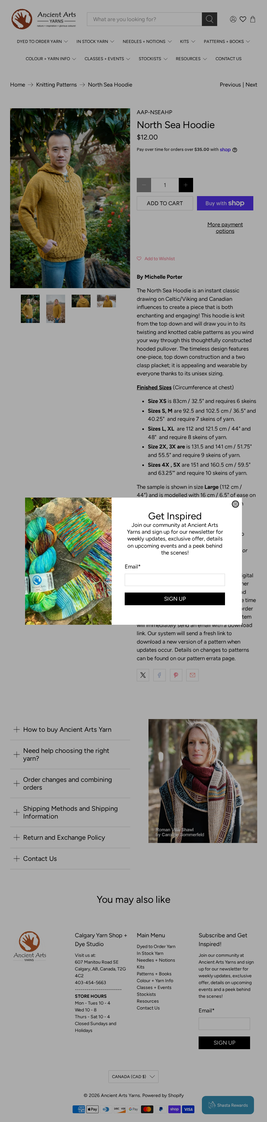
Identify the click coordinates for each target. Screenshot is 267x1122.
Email (133, 566)
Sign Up (175, 598)
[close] (235, 504)
